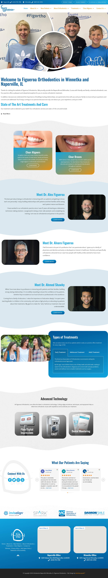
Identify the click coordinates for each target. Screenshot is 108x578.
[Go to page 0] (67, 492)
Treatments (9, 546)
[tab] (60, 352)
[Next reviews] (103, 479)
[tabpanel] (78, 364)
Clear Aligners (18, 546)
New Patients (17, 544)
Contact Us (27, 546)
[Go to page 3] (71, 492)
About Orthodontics (28, 544)
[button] (54, 114)
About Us (9, 544)
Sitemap (7, 548)
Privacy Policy (15, 548)
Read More (6, 114)
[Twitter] (14, 480)
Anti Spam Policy (26, 548)
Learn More (33, 165)
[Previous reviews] (37, 479)
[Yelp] (22, 480)
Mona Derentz (71, 470)
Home (26, 8)
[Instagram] (18, 480)
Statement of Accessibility (17, 550)
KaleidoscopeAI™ (80, 573)
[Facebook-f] (10, 480)
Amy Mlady (48, 470)
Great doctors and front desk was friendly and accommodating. (91, 480)
